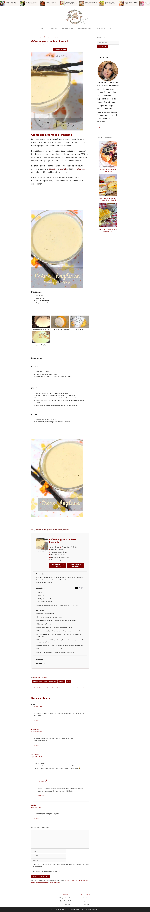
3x (83, 588)
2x (80, 588)
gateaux (49, 529)
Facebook (86, 898)
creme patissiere (37, 681)
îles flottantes (78, 169)
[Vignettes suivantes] (148, 3)
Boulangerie (53, 29)
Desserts (38, 529)
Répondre (36, 720)
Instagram (86, 901)
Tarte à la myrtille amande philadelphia (108, 170)
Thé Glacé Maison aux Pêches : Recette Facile (47, 688)
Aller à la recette (60, 49)
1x (76, 588)
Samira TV (61, 681)
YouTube (86, 904)
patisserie (66, 529)
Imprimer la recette (59, 565)
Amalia (33, 805)
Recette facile (52, 681)
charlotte (64, 169)
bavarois (52, 169)
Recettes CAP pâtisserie (54, 37)
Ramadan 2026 (100, 29)
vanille (60, 529)
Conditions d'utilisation (67, 901)
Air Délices (35, 755)
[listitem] (9, 3)
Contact (67, 904)
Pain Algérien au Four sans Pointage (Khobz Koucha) (107, 199)
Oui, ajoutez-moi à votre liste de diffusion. (46, 871)
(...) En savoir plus (102, 127)
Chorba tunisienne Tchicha (80, 688)
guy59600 (35, 729)
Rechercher (102, 46)
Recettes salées (68, 29)
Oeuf (32, 529)
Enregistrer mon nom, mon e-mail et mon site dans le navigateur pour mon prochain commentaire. (61, 865)
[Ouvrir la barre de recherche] (110, 29)
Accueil (41, 29)
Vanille (68, 681)
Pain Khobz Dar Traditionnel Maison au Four (108, 230)
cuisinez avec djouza (43, 780)
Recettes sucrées (84, 29)
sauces (55, 529)
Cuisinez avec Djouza (93, 909)
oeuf (45, 681)
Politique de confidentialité (67, 898)
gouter (44, 529)
